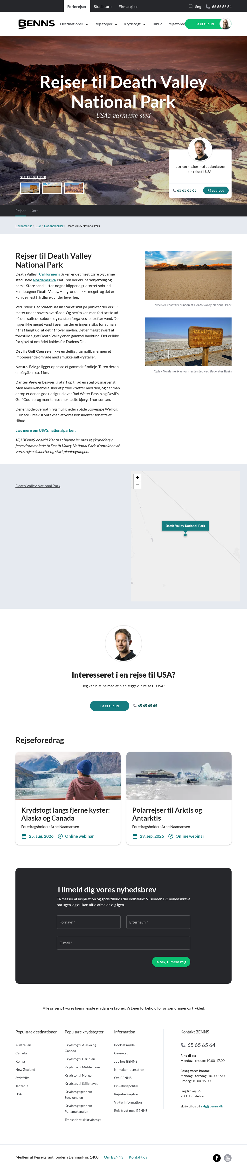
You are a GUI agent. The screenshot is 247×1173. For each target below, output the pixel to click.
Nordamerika (23, 226)
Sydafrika (22, 1078)
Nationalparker (53, 226)
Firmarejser (128, 6)
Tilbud (157, 23)
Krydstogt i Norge (78, 1075)
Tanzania (21, 1086)
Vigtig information (128, 1102)
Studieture (102, 6)
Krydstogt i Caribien (80, 1059)
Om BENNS (122, 1078)
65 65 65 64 (222, 6)
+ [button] (137, 478)
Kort (34, 211)
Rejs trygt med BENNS (130, 1110)
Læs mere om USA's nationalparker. (45, 430)
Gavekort (121, 1053)
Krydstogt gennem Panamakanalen (78, 1108)
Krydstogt (132, 23)
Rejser (20, 211)
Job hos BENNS (125, 1061)
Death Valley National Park (37, 485)
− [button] (137, 485)
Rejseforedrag (179, 23)
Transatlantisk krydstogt (83, 1120)
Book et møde (124, 1045)
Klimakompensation (129, 1069)
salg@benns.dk (212, 1106)
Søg (198, 6)
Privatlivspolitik (126, 1086)
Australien (23, 1045)
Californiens (49, 274)
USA (38, 226)
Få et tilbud (204, 24)
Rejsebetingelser (126, 1094)
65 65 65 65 (147, 705)
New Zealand (25, 1069)
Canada (21, 1053)
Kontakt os (138, 1157)
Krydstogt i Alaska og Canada (80, 1048)
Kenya (20, 1061)
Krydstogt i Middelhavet (83, 1067)
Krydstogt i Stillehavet (81, 1083)
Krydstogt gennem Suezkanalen (78, 1094)
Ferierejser (77, 6)
